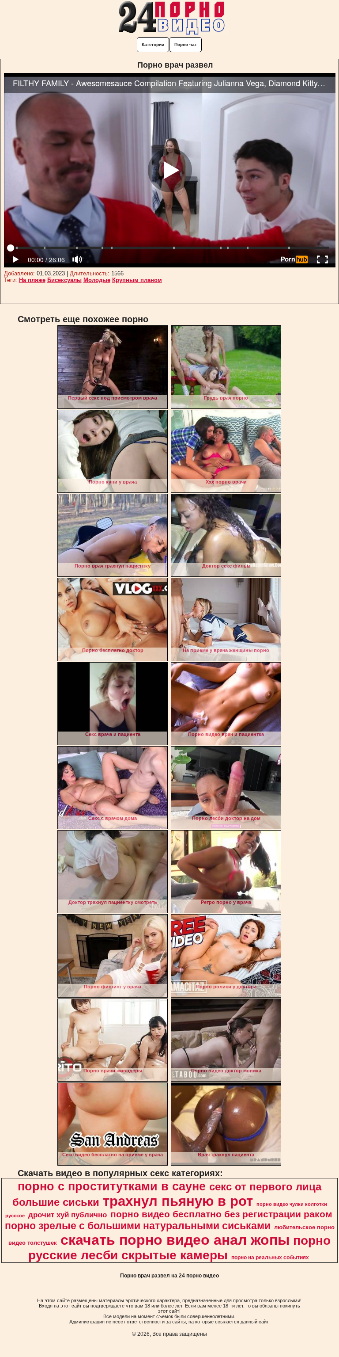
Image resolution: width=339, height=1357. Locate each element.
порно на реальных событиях (270, 1257)
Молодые (96, 280)
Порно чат (185, 44)
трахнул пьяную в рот (178, 1200)
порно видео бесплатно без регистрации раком (221, 1214)
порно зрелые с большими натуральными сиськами (138, 1225)
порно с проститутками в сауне (112, 1186)
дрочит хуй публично (67, 1214)
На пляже (32, 280)
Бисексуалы (64, 280)
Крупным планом (137, 280)
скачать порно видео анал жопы (175, 1240)
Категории (153, 44)
